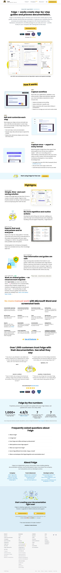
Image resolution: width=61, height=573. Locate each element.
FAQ (19, 539)
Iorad (33, 544)
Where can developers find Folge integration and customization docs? (27, 454)
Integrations (6, 542)
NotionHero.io (21, 565)
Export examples (7, 540)
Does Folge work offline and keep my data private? (22, 441)
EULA (46, 535)
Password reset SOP (22, 554)
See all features (30, 339)
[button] (21, 513)
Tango (33, 542)
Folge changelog (41, 420)
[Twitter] (54, 535)
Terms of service (30, 478)
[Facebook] (56, 535)
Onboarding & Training (8, 554)
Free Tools (55, 571)
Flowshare (34, 539)
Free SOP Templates (22, 552)
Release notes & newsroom (30, 476)
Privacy (46, 539)
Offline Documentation (8, 537)
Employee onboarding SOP (23, 557)
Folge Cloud (6, 544)
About (20, 535)
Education (6, 555)
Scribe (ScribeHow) (35, 540)
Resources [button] (41, 1)
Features (5, 535)
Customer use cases (12, 477)
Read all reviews (35, 385)
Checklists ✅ (21, 542)
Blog (19, 537)
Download (45, 176)
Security (46, 571)
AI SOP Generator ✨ (22, 544)
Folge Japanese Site (8, 547)
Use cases (6, 545)
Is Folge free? (13, 438)
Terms (46, 537)
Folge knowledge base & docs (48, 474)
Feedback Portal (22, 549)
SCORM (34, 164)
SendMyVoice (21, 562)
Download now (52, 1)
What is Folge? (13, 434)
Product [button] (26, 1)
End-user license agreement (30, 480)
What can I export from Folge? (17, 447)
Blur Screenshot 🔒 (22, 545)
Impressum (47, 543)
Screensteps (34, 545)
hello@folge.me (12, 480)
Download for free (30, 28)
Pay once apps (21, 567)
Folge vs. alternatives (12, 476)
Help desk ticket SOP (22, 555)
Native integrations (49, 476)
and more (38, 164)
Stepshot (34, 535)
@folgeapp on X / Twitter (48, 481)
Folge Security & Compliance (30, 474)
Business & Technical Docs (8, 557)
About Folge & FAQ (12, 474)
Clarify (33, 537)
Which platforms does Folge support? (19, 444)
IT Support (6, 551)
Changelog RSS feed (30, 477)
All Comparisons (35, 547)
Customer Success (7, 552)
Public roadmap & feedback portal (48, 480)
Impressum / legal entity (12, 478)
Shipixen (20, 564)
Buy (47, 1)
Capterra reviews (23, 415)
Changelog (34, 1)
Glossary (20, 540)
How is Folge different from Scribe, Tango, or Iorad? (22, 451)
